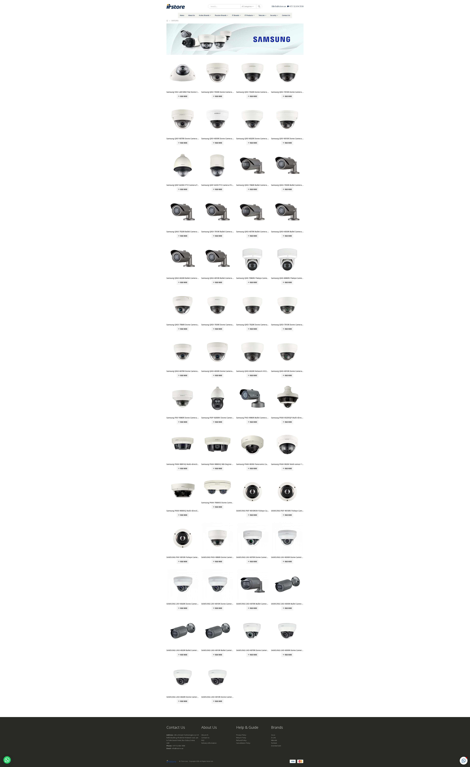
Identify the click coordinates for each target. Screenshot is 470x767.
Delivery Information (209, 743)
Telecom (262, 15)
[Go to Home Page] (167, 20)
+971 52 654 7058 (296, 6)
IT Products (249, 15)
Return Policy (241, 738)
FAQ (202, 740)
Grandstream (276, 746)
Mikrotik (274, 740)
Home (182, 15)
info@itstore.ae (280, 6)
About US (204, 735)
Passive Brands (220, 15)
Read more (183, 96)
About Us (191, 15)
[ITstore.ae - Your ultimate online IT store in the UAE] (175, 6)
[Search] (259, 6)
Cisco (273, 735)
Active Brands (204, 15)
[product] (182, 72)
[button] (464, 761)
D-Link (273, 738)
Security (273, 15)
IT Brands (235, 15)
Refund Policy (241, 740)
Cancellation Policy (243, 743)
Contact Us (286, 15)
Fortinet (274, 743)
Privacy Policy (241, 735)
